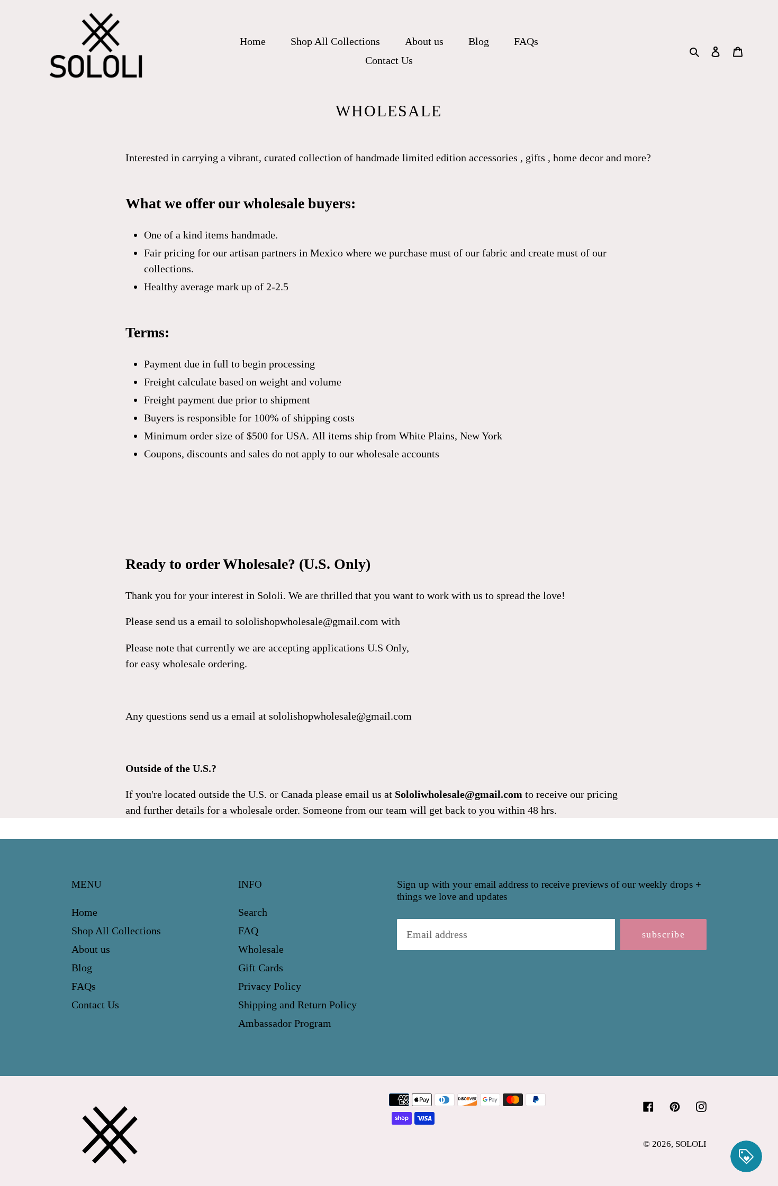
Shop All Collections (116, 930)
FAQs (83, 986)
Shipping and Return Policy (297, 1004)
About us (90, 949)
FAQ (248, 930)
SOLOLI (691, 1144)
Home (84, 912)
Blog (81, 967)
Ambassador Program (284, 1023)
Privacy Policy (269, 986)
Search (252, 912)
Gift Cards (260, 967)
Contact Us (95, 1004)
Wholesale (261, 949)
